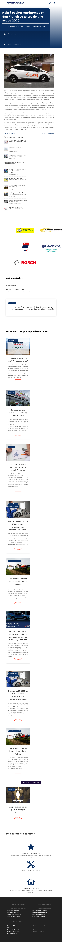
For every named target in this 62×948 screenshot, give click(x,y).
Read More (18, 381)
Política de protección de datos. (42, 926)
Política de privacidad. (39, 929)
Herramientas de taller (13, 506)
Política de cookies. (38, 931)
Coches (13, 26)
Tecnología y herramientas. (14, 929)
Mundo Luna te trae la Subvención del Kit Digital (16, 208)
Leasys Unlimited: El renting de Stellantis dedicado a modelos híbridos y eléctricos (18, 637)
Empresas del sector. (13, 926)
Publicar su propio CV (13, 912)
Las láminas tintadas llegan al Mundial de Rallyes (18, 186)
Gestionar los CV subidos (14, 914)
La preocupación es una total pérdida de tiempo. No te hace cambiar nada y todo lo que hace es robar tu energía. (31, 308)
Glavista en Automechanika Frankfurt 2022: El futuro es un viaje (17, 171)
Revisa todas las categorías (31, 782)
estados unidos (30, 26)
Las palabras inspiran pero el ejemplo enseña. (18, 804)
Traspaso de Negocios (31, 888)
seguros (37, 26)
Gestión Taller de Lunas (13, 931)
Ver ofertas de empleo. (13, 910)
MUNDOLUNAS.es (12, 933)
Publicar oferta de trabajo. (40, 910)
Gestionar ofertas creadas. (40, 912)
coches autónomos (20, 26)
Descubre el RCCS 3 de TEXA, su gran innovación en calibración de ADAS (18, 527)
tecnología (42, 26)
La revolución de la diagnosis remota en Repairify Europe (17, 141)
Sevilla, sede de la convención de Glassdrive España (14, 163)
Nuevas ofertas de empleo (31, 871)
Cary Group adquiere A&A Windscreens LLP (16, 148)
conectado (21, 292)
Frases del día (12, 303)
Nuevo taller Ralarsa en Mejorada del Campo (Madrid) (18, 179)
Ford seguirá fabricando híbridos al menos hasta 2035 (18, 193)
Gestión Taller (12, 158)
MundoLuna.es (12, 144)
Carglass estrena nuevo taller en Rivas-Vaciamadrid (18, 155)
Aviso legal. (36, 927)
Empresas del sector (13, 151)
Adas (9, 26)
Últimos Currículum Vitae (31, 853)
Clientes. (9, 927)
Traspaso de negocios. (39, 916)
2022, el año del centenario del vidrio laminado (18, 200)
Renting (10, 613)
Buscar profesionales (39, 914)
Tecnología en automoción (14, 44)
